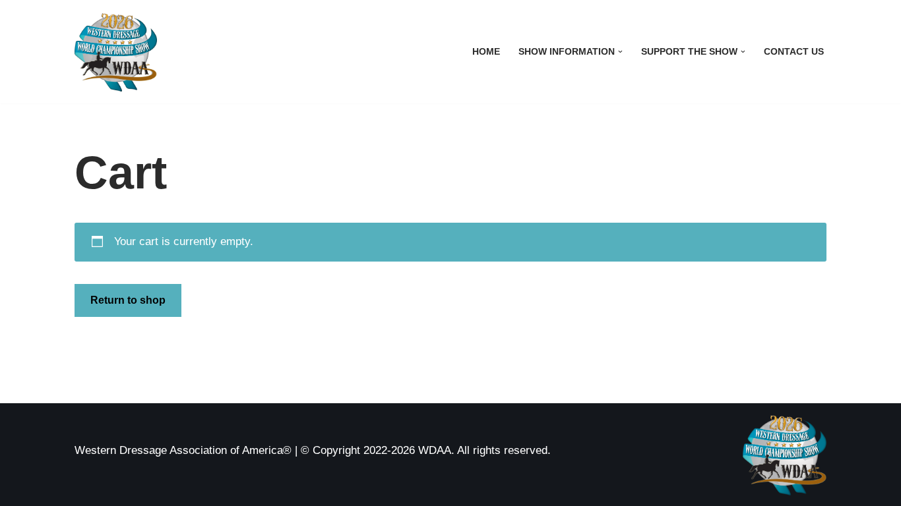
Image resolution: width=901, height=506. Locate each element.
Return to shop (128, 300)
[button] (620, 51)
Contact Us (794, 52)
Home (486, 52)
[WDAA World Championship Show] (116, 52)
